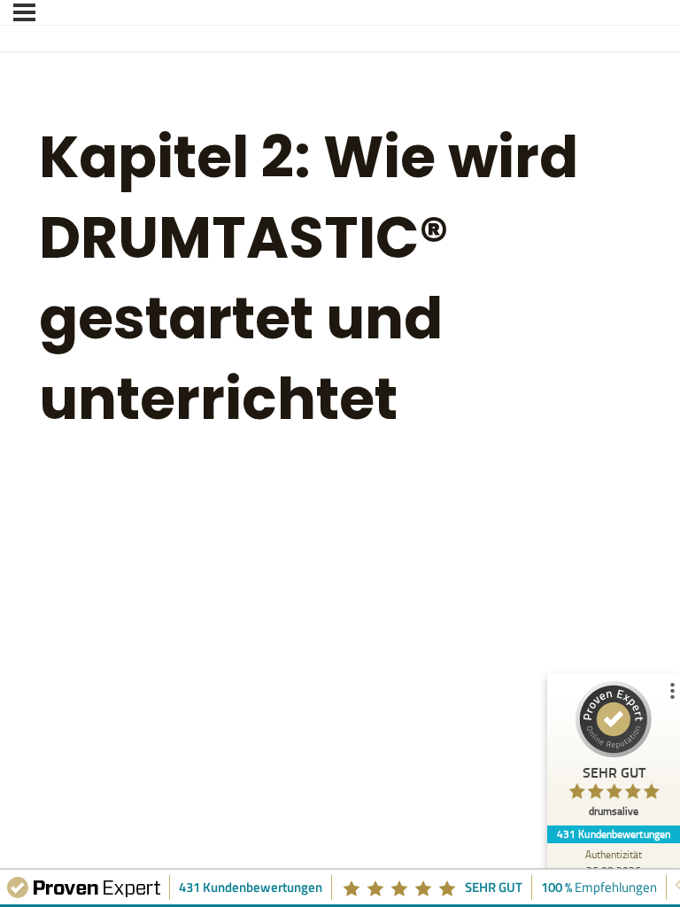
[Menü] (24, 12)
